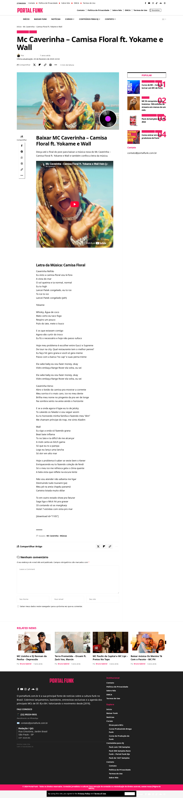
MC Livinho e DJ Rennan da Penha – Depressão (32, 658)
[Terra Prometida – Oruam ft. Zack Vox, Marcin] (72, 642)
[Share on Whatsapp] (22, 158)
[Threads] (164, 3)
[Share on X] (34, 64)
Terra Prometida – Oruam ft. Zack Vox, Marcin (70, 658)
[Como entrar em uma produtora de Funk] (133, 137)
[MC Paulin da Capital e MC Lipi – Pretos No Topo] (110, 642)
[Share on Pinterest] (22, 152)
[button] (130, 793)
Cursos (158, 81)
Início (19, 26)
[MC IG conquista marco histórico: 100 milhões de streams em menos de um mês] (133, 103)
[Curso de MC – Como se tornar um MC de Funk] (133, 87)
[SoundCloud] (160, 3)
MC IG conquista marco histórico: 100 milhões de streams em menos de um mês (154, 105)
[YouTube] (149, 3)
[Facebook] (145, 3)
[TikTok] (156, 3)
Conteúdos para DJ (149, 115)
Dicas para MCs (148, 81)
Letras (33, 32)
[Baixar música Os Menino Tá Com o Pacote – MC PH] (148, 642)
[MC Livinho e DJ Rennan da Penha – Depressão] (34, 642)
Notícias (145, 98)
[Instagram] (153, 3)
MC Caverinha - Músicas (57, 536)
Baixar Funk (23, 32)
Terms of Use (100, 793)
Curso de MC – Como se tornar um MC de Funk (152, 86)
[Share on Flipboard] (39, 64)
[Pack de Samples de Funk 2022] (133, 121)
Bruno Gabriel (31, 55)
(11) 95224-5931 (27, 714)
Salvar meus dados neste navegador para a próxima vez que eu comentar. (51, 606)
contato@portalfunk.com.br (34, 723)
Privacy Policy (84, 793)
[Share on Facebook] (22, 146)
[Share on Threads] (22, 163)
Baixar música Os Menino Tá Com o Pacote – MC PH (146, 658)
